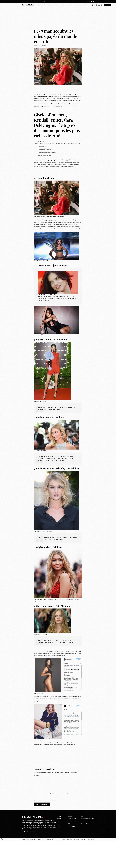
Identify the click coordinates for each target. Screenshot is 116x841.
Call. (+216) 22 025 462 (28, 831)
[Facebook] (85, 1)
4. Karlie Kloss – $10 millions (44, 151)
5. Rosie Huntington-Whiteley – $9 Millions (47, 152)
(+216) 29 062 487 (28, 1)
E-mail (52, 793)
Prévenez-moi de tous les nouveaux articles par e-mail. (46, 800)
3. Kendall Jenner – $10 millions (44, 149)
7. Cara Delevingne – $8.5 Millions (45, 155)
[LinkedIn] (91, 1)
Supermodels (53, 1)
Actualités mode (37, 45)
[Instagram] (89, 1)
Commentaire (37, 775)
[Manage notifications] (2, 839)
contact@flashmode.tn (45, 1)
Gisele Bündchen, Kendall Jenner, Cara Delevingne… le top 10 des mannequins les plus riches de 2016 (57, 144)
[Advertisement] (58, 16)
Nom (35, 793)
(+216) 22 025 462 (36, 1)
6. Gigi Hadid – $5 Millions (43, 154)
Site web (69, 793)
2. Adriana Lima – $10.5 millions (44, 148)
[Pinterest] (93, 1)
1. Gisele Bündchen (41, 146)
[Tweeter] (87, 1)
